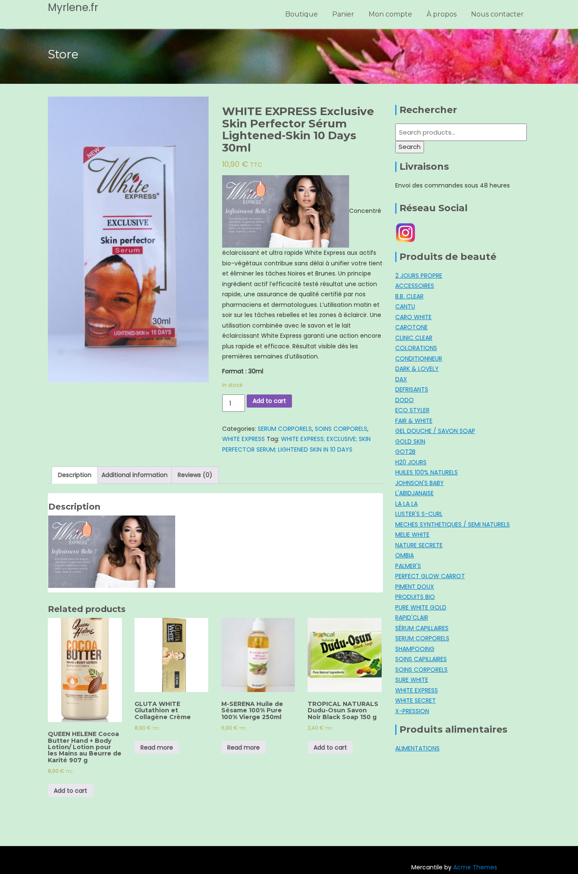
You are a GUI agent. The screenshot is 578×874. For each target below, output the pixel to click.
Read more (156, 747)
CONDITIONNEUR (418, 358)
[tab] (75, 475)
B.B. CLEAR (409, 296)
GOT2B (405, 451)
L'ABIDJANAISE (414, 493)
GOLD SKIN (410, 441)
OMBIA (404, 555)
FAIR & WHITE (413, 420)
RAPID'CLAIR (411, 617)
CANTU (405, 306)
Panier (343, 14)
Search (410, 146)
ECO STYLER (412, 410)
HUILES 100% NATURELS (426, 472)
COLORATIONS (416, 348)
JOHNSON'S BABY (419, 483)
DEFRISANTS (411, 389)
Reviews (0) (195, 475)
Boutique (301, 14)
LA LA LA (406, 503)
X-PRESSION (412, 711)
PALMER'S (408, 566)
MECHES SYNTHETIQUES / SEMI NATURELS (452, 524)
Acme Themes (475, 867)
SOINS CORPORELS (341, 429)
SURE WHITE (411, 679)
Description (74, 475)
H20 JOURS (411, 462)
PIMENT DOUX (414, 586)
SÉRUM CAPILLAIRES (422, 628)
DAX (401, 379)
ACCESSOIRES (414, 285)
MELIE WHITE (412, 534)
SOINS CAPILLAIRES (421, 659)
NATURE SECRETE (419, 545)
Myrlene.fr (73, 7)
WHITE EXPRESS (243, 439)
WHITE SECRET (415, 700)
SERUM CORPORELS (285, 429)
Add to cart (269, 401)
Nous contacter (497, 14)
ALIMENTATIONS (417, 748)
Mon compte (390, 14)
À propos (442, 14)
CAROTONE (411, 327)
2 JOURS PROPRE (418, 275)
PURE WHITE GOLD (420, 607)
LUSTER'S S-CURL (419, 514)
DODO (404, 400)
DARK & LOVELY (417, 368)
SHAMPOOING (415, 649)
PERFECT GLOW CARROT (430, 576)
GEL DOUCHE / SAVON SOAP (435, 431)
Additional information (135, 475)
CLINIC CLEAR (413, 338)
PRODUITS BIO (415, 597)
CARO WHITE (413, 317)
